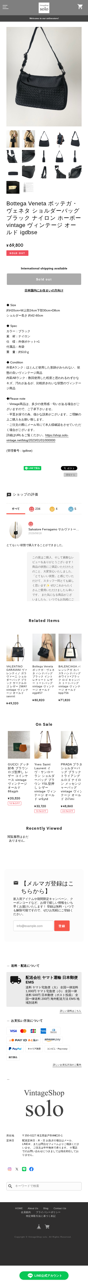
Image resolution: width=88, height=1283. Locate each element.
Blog (45, 1208)
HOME (19, 1208)
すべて (16, 508)
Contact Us (60, 1208)
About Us (33, 1208)
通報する (70, 474)
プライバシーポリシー (48, 1212)
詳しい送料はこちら (70, 1011)
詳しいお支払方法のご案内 (67, 1064)
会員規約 (26, 1212)
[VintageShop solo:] (44, 1104)
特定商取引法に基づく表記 (41, 1216)
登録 (62, 926)
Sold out (44, 279)
